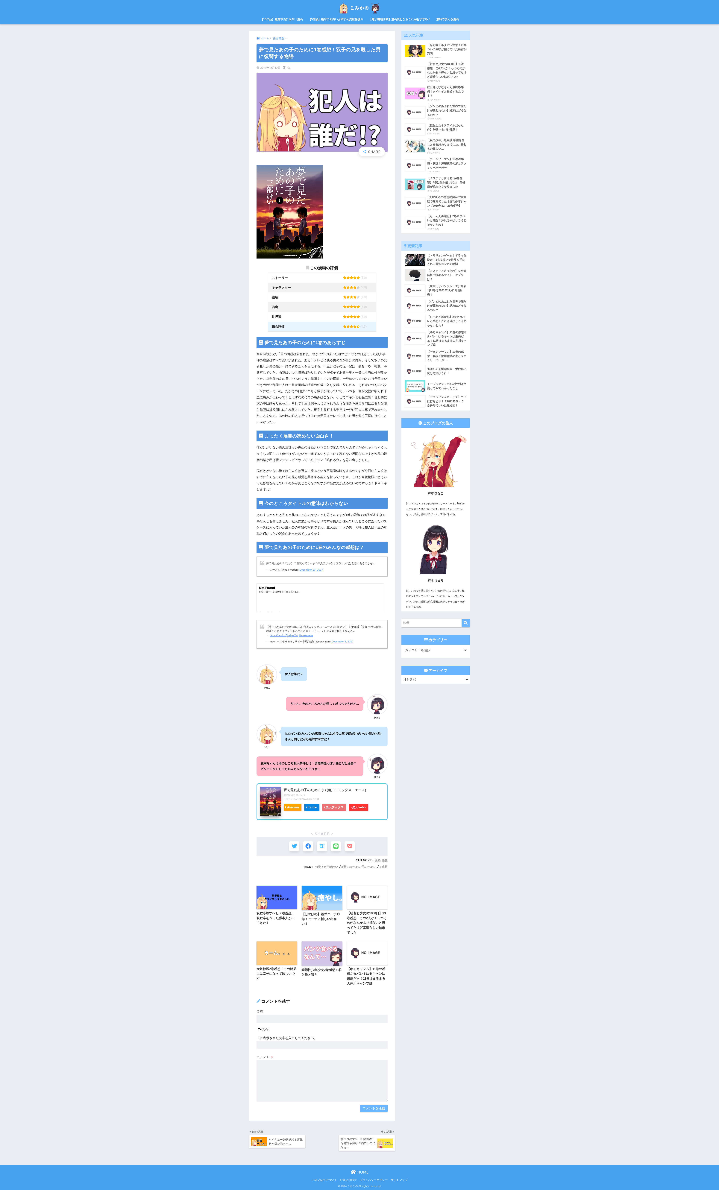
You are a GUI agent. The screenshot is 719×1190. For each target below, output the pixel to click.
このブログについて (324, 1179)
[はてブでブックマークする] (322, 846)
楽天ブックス (335, 807)
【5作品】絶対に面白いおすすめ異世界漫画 (335, 19)
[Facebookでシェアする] (308, 846)
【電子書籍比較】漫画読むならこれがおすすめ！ (400, 19)
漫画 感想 (381, 860)
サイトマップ (399, 1179)
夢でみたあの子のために (359, 867)
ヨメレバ (300, 795)
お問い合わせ (348, 1179)
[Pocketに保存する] (350, 846)
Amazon (293, 807)
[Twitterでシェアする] (294, 846)
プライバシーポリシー (374, 1179)
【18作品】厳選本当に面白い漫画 (281, 19)
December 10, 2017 (311, 569)
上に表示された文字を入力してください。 (287, 1038)
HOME (362, 1172)
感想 (385, 867)
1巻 (319, 867)
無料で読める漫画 (447, 19)
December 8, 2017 (342, 641)
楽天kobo (359, 807)
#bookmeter (306, 635)
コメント (265, 1057)
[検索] (466, 623)
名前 (260, 1011)
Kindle (312, 807)
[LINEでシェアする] (336, 846)
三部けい (332, 867)
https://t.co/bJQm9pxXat (284, 635)
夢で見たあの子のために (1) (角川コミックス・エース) (325, 790)
